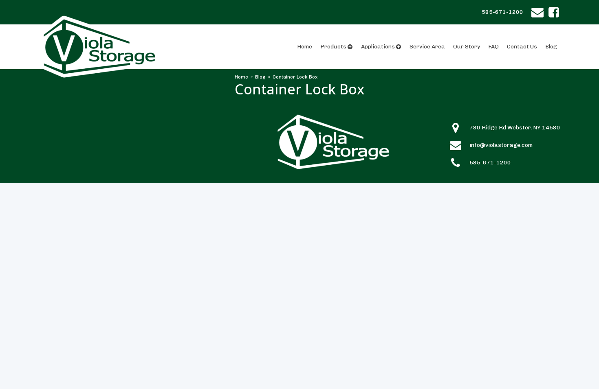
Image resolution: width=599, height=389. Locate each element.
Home (304, 46)
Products (333, 46)
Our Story (466, 46)
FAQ (493, 46)
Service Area (427, 46)
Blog (551, 46)
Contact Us (522, 46)
